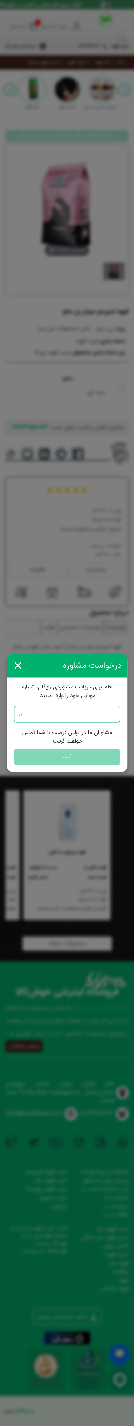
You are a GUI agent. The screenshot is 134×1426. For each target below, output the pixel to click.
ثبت (67, 757)
